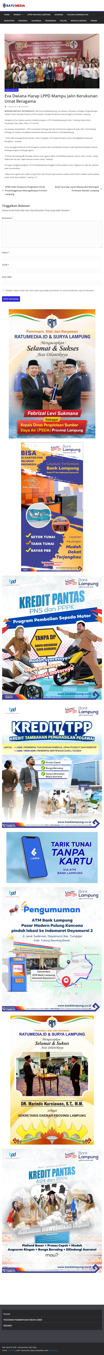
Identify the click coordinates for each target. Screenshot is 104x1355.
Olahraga (36, 20)
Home (7, 14)
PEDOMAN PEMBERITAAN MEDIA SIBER (23, 1319)
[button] (22, 14)
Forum (94, 20)
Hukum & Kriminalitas (77, 14)
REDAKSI (8, 1325)
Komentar (7, 218)
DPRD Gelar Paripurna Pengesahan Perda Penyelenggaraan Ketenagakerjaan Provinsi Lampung (26, 191)
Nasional (22, 20)
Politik (63, 20)
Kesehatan (9, 20)
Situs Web (7, 277)
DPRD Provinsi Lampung (39, 14)
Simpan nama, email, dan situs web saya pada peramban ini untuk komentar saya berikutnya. (49, 290)
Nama (6, 252)
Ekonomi (59, 14)
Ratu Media (25, 107)
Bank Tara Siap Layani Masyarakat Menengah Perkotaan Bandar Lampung (77, 189)
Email (5, 264)
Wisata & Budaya (78, 20)
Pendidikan (50, 20)
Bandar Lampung (12, 90)
